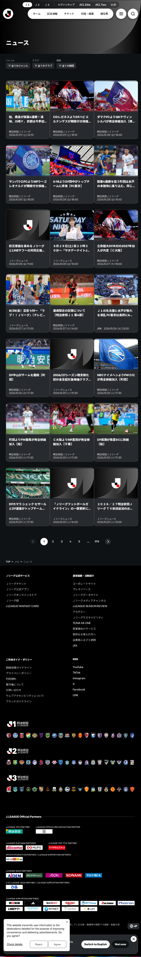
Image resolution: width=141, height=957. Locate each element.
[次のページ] (108, 541)
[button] (121, 14)
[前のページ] (33, 541)
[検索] (133, 14)
